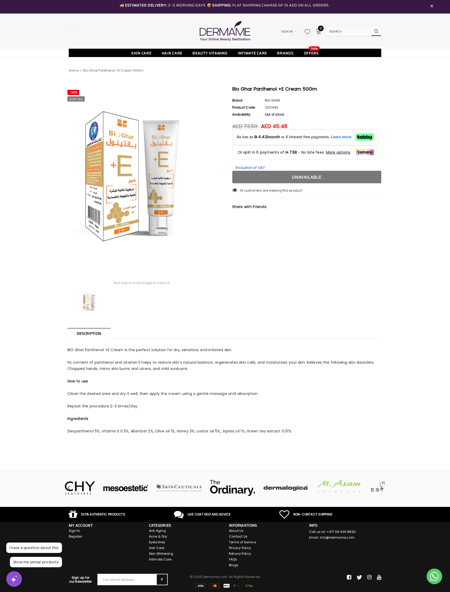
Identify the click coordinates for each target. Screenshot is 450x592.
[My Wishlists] (306, 31)
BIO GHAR (272, 100)
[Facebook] (349, 577)
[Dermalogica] (251, 488)
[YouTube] (379, 577)
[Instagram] (369, 577)
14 (241, 190)
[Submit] (162, 579)
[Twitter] (359, 577)
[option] (142, 174)
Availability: (241, 114)
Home (73, 70)
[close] (431, 6)
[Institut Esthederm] (358, 488)
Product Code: (244, 107)
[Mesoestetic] (91, 488)
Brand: (237, 100)
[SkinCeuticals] (145, 488)
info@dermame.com (337, 537)
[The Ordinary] (198, 488)
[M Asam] (305, 486)
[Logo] (225, 31)
